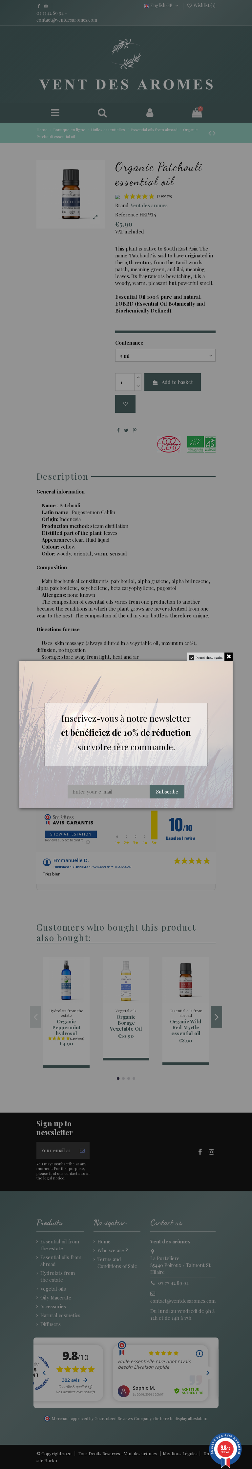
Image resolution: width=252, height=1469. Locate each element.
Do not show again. (209, 657)
